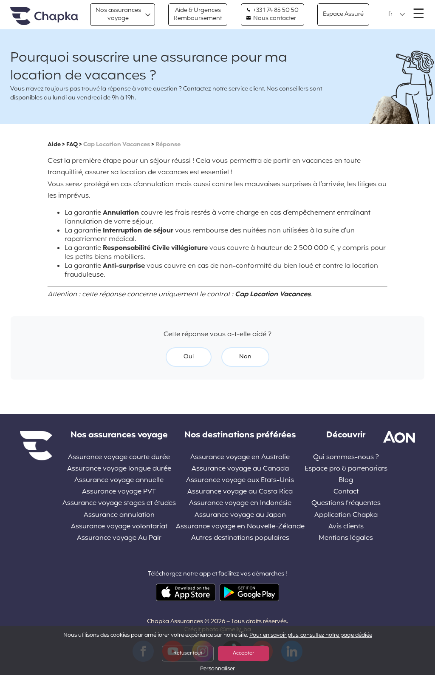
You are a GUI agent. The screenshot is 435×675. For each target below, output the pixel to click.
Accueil (44, 16)
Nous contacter (274, 19)
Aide (54, 144)
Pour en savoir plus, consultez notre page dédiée (310, 635)
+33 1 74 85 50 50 (275, 10)
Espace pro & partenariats (346, 469)
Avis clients (346, 526)
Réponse (168, 144)
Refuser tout (187, 653)
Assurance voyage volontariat (119, 526)
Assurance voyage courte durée (119, 457)
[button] (396, 14)
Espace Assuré (343, 14)
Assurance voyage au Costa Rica (240, 492)
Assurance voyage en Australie (240, 457)
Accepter (243, 653)
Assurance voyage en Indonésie (240, 503)
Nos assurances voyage (118, 14)
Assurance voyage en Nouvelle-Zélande (240, 526)
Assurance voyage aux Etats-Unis (240, 480)
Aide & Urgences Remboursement (198, 14)
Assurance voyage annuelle (119, 480)
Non (245, 356)
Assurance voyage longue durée (119, 469)
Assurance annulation (119, 515)
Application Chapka (346, 515)
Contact (346, 492)
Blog (346, 480)
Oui (189, 356)
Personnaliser (217, 669)
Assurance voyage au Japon (240, 515)
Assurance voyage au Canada (240, 469)
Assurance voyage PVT (119, 492)
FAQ (72, 144)
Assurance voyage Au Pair (119, 538)
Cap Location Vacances (116, 144)
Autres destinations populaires (240, 538)
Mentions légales (346, 538)
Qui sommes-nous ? (346, 457)
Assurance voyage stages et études (119, 503)
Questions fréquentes (346, 503)
